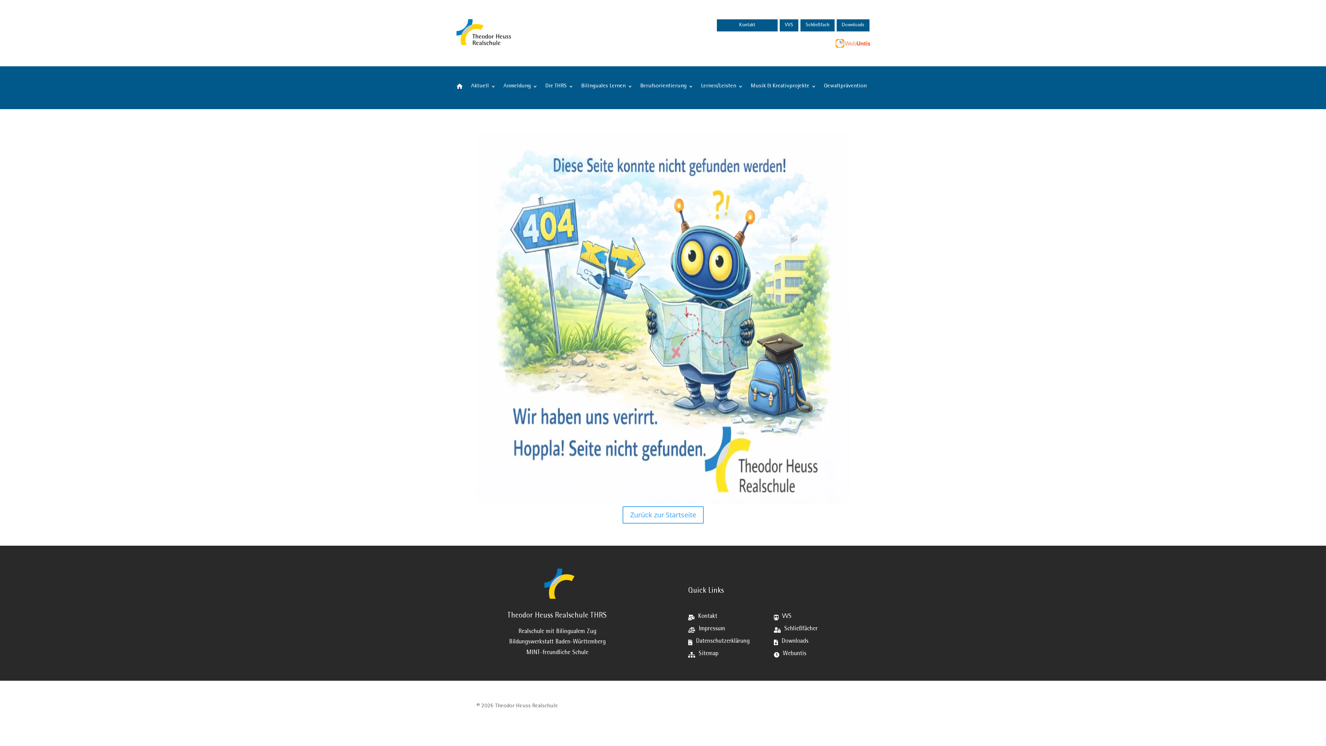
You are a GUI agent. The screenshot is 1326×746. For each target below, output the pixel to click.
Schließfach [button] (817, 25)
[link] (575, 32)
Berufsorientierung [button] (663, 86)
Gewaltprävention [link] (845, 86)
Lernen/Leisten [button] (718, 86)
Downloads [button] (853, 25)
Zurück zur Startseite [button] (663, 514)
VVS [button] (789, 25)
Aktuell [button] (480, 86)
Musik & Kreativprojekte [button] (780, 86)
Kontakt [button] (747, 25)
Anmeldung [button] (517, 86)
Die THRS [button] (556, 86)
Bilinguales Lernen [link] (603, 86)
